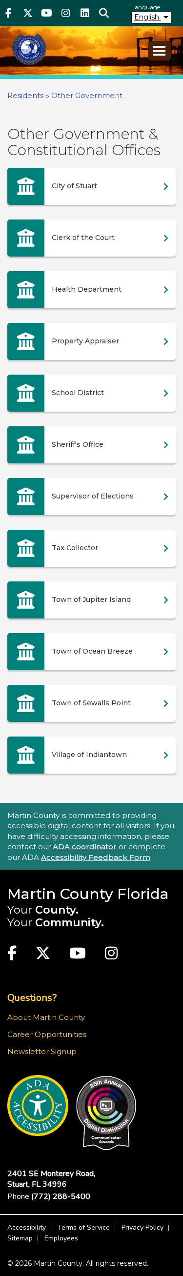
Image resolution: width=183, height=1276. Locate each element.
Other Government (86, 95)
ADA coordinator (85, 846)
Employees (61, 1238)
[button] (103, 13)
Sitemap (20, 1238)
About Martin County (46, 1017)
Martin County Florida (88, 894)
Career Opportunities (46, 1034)
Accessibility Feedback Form (95, 857)
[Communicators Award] (106, 1113)
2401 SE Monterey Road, (51, 1179)
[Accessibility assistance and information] (37, 1105)
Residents (25, 95)
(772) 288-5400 (60, 1196)
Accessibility (26, 1227)
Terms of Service (84, 1227)
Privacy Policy (142, 1227)
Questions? (32, 997)
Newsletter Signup (42, 1051)
